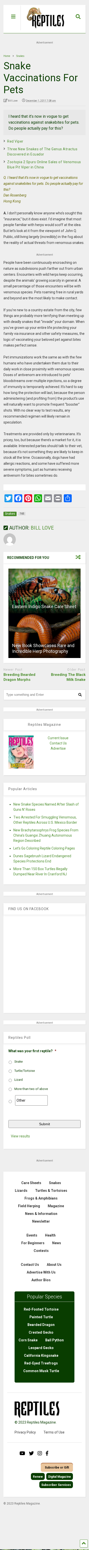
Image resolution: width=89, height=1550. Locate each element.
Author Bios (41, 1280)
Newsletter (41, 1221)
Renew (38, 1476)
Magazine (56, 1206)
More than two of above (31, 1089)
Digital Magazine (59, 1476)
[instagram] (40, 1453)
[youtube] (22, 1453)
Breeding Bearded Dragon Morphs (19, 677)
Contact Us (58, 743)
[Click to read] (44, 591)
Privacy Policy (25, 1432)
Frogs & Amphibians (41, 1198)
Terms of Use (54, 1432)
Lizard (18, 1080)
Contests (41, 1251)
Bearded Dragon (41, 1325)
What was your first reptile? (32, 1051)
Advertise (58, 748)
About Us (54, 1265)
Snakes (55, 1183)
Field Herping (29, 1206)
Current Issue (58, 738)
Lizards (21, 1191)
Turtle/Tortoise (24, 1071)
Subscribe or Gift (57, 1467)
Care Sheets (31, 1183)
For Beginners (32, 1243)
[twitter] (31, 1453)
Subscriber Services (56, 1485)
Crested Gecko (41, 1332)
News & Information (41, 1214)
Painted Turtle (41, 1317)
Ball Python (54, 1340)
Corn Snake (28, 1340)
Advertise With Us (41, 1272)
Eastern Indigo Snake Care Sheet (44, 606)
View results (20, 1136)
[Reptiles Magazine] (44, 30)
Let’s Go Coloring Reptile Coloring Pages (44, 848)
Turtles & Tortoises (51, 1191)
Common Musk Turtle (41, 1371)
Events (31, 1235)
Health (50, 1235)
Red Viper (15, 141)
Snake (18, 1061)
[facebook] (47, 1453)
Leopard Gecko (41, 1348)
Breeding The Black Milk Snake (68, 677)
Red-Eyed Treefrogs (41, 1363)
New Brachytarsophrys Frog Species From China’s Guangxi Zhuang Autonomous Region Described (45, 835)
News (56, 1243)
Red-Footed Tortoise (41, 1309)
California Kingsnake (41, 1355)
